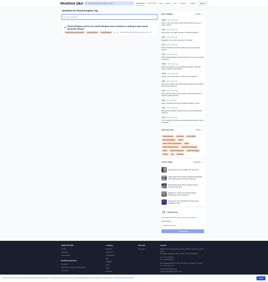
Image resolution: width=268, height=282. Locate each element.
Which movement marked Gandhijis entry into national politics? (180, 49)
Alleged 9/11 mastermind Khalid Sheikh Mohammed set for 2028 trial (182, 194)
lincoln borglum (106, 32)
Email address (166, 221)
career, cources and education (172, 143)
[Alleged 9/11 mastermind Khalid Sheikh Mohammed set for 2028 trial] (164, 194)
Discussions (140, 3)
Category (183, 3)
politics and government (170, 147)
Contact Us (109, 252)
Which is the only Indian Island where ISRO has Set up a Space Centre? (181, 24)
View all (197, 14)
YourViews (64, 271)
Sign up (203, 3)
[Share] (114, 32)
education (180, 154)
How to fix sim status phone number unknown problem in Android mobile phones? (181, 95)
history (180, 140)
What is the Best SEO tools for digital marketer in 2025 (180, 103)
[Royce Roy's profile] (118, 32)
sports (187, 143)
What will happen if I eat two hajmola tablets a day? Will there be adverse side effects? (181, 68)
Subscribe (184, 231)
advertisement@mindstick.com (171, 271)
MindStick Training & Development (73, 267)
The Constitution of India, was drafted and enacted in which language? (182, 121)
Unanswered (152, 3)
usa (172, 154)
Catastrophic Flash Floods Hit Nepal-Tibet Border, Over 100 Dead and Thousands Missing (185, 178)
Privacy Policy (129, 278)
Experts (168, 3)
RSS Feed (141, 249)
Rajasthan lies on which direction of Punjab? (177, 40)
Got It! (261, 278)
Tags (175, 3)
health (165, 150)
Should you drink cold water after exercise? (183, 170)
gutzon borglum (92, 32)
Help (107, 268)
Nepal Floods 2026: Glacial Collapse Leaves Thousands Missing (183, 186)
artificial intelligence (177, 150)
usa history (180, 136)
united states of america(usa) (75, 32)
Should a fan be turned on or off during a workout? (179, 76)
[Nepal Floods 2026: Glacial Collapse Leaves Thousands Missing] (164, 186)
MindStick (64, 264)
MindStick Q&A (71, 3)
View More (197, 162)
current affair (191, 136)
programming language (189, 147)
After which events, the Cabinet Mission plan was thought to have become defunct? (182, 85)
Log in (192, 3)
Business (109, 271)
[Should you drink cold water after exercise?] (164, 169)
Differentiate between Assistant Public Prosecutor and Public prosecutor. (182, 58)
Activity (63, 249)
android (165, 154)
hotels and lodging (193, 150)
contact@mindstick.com (168, 269)
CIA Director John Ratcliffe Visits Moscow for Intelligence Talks (183, 202)
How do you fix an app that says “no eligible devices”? (180, 32)
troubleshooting (168, 136)
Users (108, 265)
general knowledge (169, 140)
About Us (109, 249)
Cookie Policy (117, 278)
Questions (64, 252)
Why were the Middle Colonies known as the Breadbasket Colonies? (181, 112)
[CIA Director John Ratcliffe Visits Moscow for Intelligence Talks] (164, 202)
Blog (160, 3)
